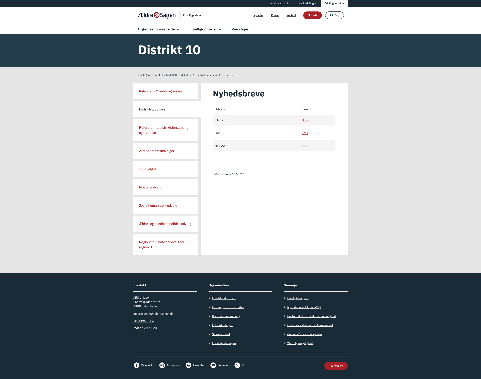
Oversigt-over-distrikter (228, 307)
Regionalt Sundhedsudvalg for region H (162, 244)
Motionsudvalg (150, 187)
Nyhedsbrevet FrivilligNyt (304, 307)
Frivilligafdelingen (224, 343)
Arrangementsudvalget (156, 151)
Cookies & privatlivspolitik (304, 334)
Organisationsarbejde (156, 29)
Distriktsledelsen (152, 109)
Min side (312, 15)
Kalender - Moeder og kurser (160, 91)
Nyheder (258, 15)
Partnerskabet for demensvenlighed (311, 316)
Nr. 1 (305, 146)
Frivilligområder (203, 29)
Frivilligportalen (334, 3)
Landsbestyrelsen (224, 298)
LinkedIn (198, 365)
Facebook (147, 365)
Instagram (173, 365)
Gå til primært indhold (152, 3)
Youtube (223, 365)
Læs (306, 120)
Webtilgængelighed (300, 343)
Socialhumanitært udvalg (158, 205)
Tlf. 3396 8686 (143, 321)
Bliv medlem (336, 366)
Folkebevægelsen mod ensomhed (310, 325)
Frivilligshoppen (298, 298)
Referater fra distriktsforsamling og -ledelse (163, 130)
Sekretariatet (221, 334)
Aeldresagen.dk (279, 3)
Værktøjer (240, 29)
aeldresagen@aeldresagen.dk (153, 313)
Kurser (275, 15)
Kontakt (291, 15)
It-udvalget (147, 169)
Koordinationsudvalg (226, 316)
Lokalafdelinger (307, 3)
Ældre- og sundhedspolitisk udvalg (165, 224)
